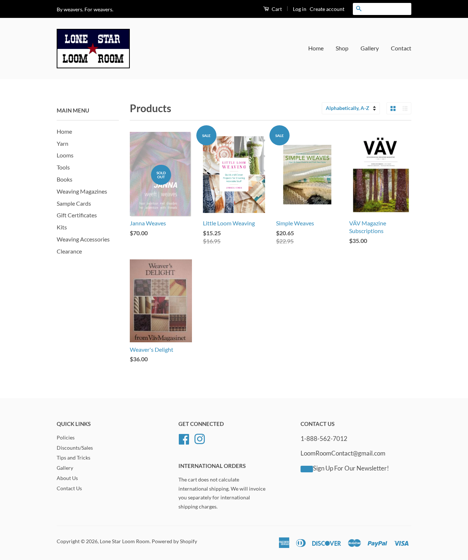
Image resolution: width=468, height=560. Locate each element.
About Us (67, 478)
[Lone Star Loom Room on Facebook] (183, 438)
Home (316, 48)
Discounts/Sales (75, 448)
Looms (65, 155)
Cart (276, 9)
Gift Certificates (77, 215)
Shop (342, 48)
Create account (327, 9)
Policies (66, 438)
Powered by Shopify (174, 541)
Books (64, 179)
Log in (299, 9)
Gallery (370, 48)
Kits (62, 227)
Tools (63, 167)
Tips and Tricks (73, 458)
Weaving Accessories (83, 239)
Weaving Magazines (82, 191)
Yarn (62, 143)
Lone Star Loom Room (125, 541)
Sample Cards (74, 203)
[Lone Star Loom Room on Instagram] (199, 438)
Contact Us (69, 488)
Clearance (69, 251)
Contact (401, 48)
